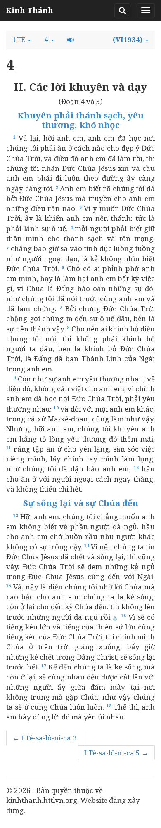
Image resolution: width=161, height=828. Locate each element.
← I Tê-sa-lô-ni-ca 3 (44, 738)
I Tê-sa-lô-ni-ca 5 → (116, 752)
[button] (21, 40)
